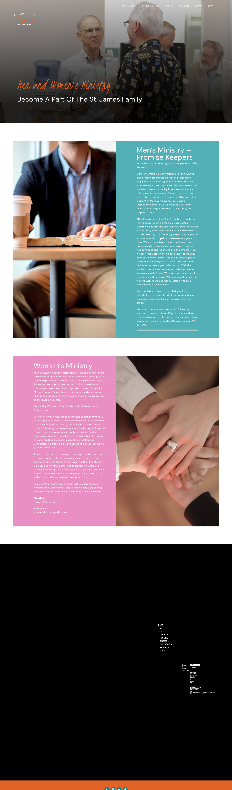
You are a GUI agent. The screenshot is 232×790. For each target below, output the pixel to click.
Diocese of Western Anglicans (185, 667)
